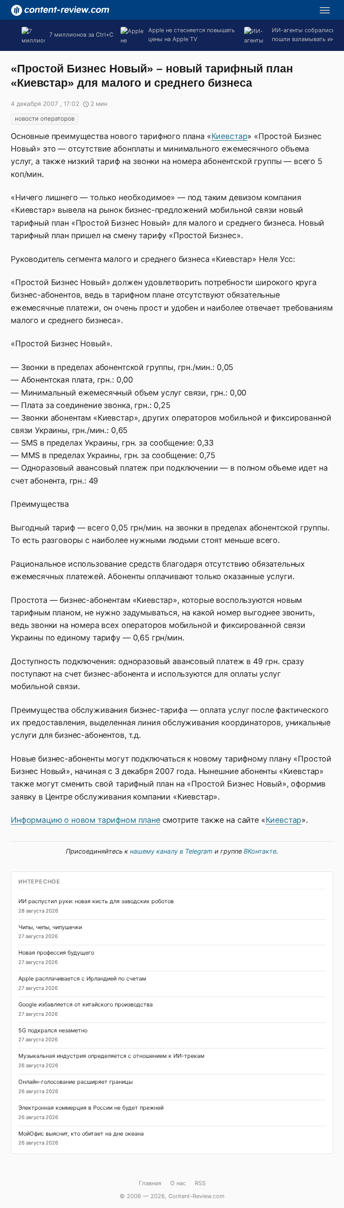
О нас (178, 1183)
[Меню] (324, 10)
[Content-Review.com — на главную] (60, 10)
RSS (200, 1183)
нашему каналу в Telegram (171, 851)
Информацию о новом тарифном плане (85, 820)
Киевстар (229, 136)
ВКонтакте (260, 851)
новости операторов (44, 118)
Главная (150, 1183)
